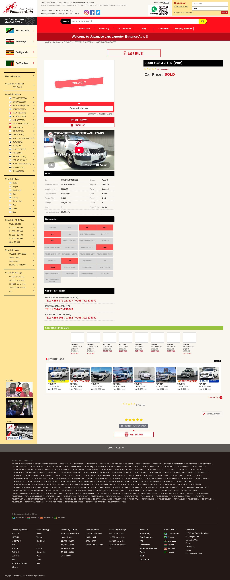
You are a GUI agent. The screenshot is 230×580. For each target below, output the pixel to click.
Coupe (15, 197)
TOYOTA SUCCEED (39, 478)
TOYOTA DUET (17, 502)
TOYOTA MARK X (78, 470)
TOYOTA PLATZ (36, 493)
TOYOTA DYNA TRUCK (124, 467)
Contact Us (164, 28)
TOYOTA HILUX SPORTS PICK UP (81, 484)
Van (14, 205)
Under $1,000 (15, 224)
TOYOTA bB (183, 470)
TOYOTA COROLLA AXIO (185, 481)
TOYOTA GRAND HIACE (33, 496)
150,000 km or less (17, 287)
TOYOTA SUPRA (151, 487)
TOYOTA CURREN (88, 493)
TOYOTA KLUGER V (149, 499)
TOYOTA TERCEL (162, 496)
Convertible (17, 201)
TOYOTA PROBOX (177, 475)
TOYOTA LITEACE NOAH (126, 484)
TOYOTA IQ (89, 467)
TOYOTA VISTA (196, 484)
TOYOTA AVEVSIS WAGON (21, 487)
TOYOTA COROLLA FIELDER (97, 478)
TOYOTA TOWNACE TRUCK (106, 484)
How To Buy (145, 533)
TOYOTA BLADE (67, 490)
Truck (15, 208)
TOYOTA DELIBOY (165, 499)
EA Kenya (34, 517)
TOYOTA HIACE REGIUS (148, 493)
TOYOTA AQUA (79, 464)
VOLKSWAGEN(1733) (22, 164)
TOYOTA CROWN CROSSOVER (119, 481)
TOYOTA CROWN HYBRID (73, 467)
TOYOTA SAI (129, 464)
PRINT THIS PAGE (134, 434)
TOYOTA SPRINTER (72, 493)
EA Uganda (47, 517)
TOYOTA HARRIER (140, 472)
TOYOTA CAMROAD (86, 481)
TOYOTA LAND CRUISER (64, 475)
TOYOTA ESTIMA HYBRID (21, 478)
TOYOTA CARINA (201, 478)
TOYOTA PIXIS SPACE (19, 490)
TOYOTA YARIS (149, 475)
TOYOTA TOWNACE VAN (123, 470)
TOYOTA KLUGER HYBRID (74, 502)
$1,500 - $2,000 (16, 231)
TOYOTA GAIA (83, 496)
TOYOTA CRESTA (171, 478)
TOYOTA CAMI (207, 499)
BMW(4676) (18, 142)
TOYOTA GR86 (154, 481)
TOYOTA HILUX (17, 475)
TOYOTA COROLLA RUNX (54, 493)
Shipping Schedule (183, 28)
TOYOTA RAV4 (17, 472)
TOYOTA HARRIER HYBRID (134, 478)
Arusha (171, 537)
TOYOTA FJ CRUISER (154, 478)
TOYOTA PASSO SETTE (20, 493)
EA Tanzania (20, 517)
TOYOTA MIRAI (62, 484)
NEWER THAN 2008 (17, 265)
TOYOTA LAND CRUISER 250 (22, 464)
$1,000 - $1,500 (16, 227)
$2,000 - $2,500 (16, 235)
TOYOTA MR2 (56, 487)
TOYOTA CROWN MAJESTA (197, 472)
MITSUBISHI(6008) (21, 105)
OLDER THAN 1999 (17, 254)
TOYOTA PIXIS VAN (52, 490)
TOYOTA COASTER (139, 481)
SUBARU (15, 556)
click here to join (181, 6)
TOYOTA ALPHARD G (167, 484)
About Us (144, 530)
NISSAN (15, 537)
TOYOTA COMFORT (203, 493)
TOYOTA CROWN (104, 475)
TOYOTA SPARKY (134, 490)
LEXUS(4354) (18, 135)
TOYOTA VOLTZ (84, 499)
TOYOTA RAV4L (199, 496)
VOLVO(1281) (18, 167)
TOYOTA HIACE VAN (143, 464)
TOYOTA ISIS (100, 481)
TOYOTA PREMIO (93, 470)
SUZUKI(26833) (19, 113)
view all (217, 361)
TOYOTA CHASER (86, 487)
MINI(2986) (17, 153)
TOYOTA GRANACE (134, 475)
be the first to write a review (133, 426)
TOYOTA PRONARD (34, 481)
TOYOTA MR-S (140, 470)
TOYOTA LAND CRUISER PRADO (46, 464)
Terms (142, 552)
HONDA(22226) (19, 109)
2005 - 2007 (14, 261)
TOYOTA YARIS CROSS (156, 470)
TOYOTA (15, 533)
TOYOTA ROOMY (18, 470)
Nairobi (171, 545)
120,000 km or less (17, 284)
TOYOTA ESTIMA (140, 467)
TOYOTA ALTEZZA (116, 478)
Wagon (15, 187)
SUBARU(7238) (19, 116)
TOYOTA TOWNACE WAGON (181, 496)
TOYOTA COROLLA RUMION (85, 475)
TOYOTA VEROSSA (130, 493)
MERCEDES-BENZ (20, 563)
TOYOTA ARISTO (137, 487)
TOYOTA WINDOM (18, 481)
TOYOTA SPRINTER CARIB (37, 499)
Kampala (171, 548)
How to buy (103, 28)
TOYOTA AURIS (162, 475)
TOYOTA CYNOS (71, 499)
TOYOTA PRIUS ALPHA (20, 467)
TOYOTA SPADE (30, 472)
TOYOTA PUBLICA (50, 470)
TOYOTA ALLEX (179, 499)
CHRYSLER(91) (19, 149)
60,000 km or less (16, 277)
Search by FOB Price (70, 533)
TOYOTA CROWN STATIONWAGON (194, 487)
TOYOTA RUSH (183, 484)
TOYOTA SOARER (89, 472)
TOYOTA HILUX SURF (54, 467)
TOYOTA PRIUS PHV (34, 470)
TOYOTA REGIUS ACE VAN (71, 472)
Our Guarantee (124, 28)
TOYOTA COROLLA (193, 475)
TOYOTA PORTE (198, 467)
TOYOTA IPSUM (120, 499)
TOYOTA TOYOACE (51, 481)
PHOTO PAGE (79, 125)
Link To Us (144, 559)
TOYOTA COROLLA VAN (168, 493)
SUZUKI (15, 552)
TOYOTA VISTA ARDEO (54, 502)
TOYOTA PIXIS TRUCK (189, 490)
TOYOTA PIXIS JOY (101, 490)
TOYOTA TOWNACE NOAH (34, 502)
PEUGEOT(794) (19, 156)
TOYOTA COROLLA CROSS (159, 472)
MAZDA (15, 548)
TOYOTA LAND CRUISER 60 (21, 484)
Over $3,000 (14, 242)
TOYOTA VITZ (172, 470)
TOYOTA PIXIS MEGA (102, 487)
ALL (11, 291)
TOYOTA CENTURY (155, 467)
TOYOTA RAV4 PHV (18, 499)
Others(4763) (18, 171)
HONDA (15, 545)
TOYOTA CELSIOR (186, 478)
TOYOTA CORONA (36, 490)
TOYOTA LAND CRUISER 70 (147, 484)
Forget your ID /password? (183, 12)
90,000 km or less (16, 280)
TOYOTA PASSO (191, 464)
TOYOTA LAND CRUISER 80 (122, 472)
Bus (14, 212)
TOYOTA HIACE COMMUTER (169, 487)
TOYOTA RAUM (134, 499)
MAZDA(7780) (19, 120)
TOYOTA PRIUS (65, 464)
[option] (79, 86)
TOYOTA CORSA (194, 499)
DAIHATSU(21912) (20, 124)
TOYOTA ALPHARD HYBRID (173, 464)
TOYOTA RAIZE (104, 472)
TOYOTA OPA (116, 493)
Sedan (15, 183)
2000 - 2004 (14, 258)
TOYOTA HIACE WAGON (104, 467)
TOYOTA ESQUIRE (178, 472)
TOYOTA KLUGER (55, 499)
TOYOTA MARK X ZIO (77, 478)
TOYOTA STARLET (31, 475)
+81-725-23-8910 (72, 14)
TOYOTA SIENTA (205, 464)
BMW (14, 559)
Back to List (134, 53)
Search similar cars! (79, 108)
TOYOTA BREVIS (103, 493)
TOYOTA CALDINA (97, 496)
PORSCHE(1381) (20, 160)
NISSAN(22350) (19, 102)
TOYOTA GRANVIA (69, 496)
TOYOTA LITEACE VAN (120, 487)
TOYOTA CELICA (184, 467)
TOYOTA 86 (157, 464)
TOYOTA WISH (117, 464)
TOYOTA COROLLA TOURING (49, 472)
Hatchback (17, 190)
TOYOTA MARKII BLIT (150, 490)
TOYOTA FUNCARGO (131, 496)
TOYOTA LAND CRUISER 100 (44, 484)
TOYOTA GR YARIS (70, 487)
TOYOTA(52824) (20, 98)
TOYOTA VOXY (92, 464)
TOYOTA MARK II (119, 475)
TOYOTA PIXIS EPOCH (41, 487)
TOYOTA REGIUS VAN (52, 496)
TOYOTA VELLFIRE (37, 467)
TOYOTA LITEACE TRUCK (170, 490)
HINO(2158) (18, 127)
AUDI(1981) (17, 145)
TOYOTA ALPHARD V (118, 490)
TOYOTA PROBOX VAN (68, 481)
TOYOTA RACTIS (168, 481)
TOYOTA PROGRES (186, 493)
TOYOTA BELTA (17, 496)
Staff (142, 556)
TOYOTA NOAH (64, 470)
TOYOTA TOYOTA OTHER (117, 502)
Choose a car (84, 28)
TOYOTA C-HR (170, 467)
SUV (14, 194)
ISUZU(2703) (18, 131)
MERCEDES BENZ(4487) (23, 138)
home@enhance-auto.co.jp (52, 14)
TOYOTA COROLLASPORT (57, 478)
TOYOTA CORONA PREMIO (95, 502)
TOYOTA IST (104, 464)
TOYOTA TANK (107, 470)
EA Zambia (61, 517)
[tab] (212, 413)
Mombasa (172, 541)
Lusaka (171, 552)
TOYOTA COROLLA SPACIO (102, 499)
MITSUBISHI (17, 541)
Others (15, 567)
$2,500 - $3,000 (16, 238)
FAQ (144, 28)
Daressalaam (173, 533)
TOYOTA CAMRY (47, 475)
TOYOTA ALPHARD (197, 470)
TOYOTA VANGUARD (113, 496)
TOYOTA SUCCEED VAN (83, 490)
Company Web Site (194, 553)
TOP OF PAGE (113, 448)
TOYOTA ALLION (147, 496)
